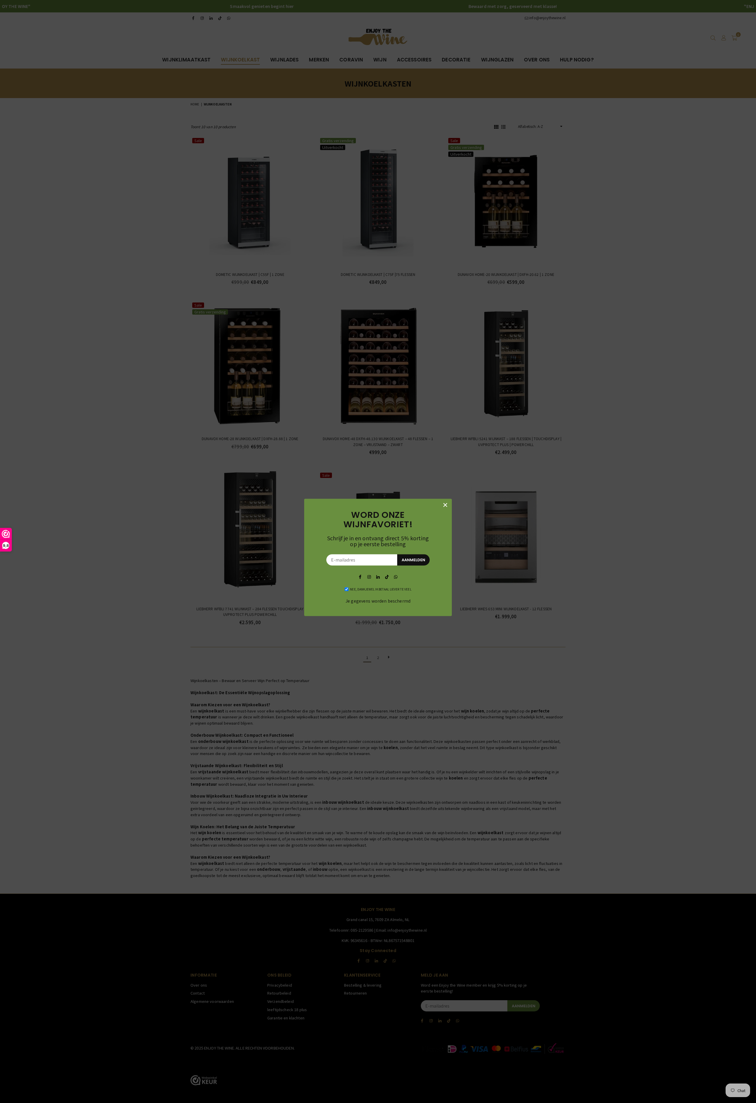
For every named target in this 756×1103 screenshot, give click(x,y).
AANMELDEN (413, 560)
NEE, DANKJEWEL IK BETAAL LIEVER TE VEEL (380, 589)
